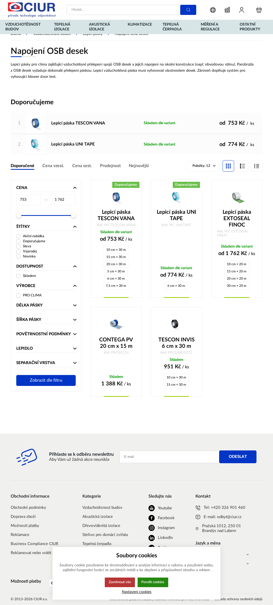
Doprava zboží (23, 517)
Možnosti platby (25, 526)
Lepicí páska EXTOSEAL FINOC (237, 218)
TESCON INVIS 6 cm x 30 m (176, 343)
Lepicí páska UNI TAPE (73, 144)
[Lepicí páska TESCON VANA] (35, 123)
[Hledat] (188, 10)
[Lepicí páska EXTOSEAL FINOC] (237, 197)
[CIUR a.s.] (32, 9)
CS (197, 554)
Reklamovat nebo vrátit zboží (36, 553)
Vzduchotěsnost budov (102, 508)
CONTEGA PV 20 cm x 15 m (116, 343)
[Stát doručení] (213, 10)
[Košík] (259, 10)
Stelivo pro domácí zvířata (105, 535)
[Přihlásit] (242, 10)
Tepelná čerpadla (96, 544)
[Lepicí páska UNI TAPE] (35, 144)
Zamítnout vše (120, 582)
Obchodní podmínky (28, 508)
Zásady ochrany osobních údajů (238, 599)
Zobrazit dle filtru (46, 380)
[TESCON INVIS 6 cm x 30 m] (176, 325)
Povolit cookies (152, 582)
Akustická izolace (97, 517)
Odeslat (238, 457)
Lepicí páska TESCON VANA (78, 123)
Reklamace (20, 535)
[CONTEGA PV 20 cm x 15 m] (116, 325)
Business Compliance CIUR (34, 544)
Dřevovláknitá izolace (101, 526)
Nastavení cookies (136, 592)
